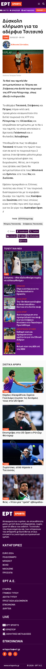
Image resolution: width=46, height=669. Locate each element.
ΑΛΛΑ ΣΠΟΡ (22, 299)
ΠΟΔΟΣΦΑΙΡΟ (9, 557)
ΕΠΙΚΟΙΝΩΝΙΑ (9, 604)
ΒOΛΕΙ (5, 564)
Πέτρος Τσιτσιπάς (12, 224)
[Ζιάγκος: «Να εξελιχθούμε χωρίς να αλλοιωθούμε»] (23, 263)
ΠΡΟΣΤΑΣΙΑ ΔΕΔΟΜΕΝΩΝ (15, 600)
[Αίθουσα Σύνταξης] (6, 44)
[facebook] (5, 654)
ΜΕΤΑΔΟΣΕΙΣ (28, 10)
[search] (43, 4)
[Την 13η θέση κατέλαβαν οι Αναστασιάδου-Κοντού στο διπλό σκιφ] (9, 303)
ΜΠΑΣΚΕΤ (7, 561)
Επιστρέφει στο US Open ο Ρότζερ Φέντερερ (22, 434)
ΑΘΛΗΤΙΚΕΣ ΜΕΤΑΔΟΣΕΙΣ (18, 633)
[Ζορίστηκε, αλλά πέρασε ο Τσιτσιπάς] (23, 452)
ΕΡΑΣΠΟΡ (16, 10)
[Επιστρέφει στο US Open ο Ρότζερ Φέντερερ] (23, 417)
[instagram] (10, 654)
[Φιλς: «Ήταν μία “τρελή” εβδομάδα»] (23, 487)
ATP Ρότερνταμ (25, 218)
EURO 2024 (8, 553)
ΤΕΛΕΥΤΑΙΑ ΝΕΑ (13, 248)
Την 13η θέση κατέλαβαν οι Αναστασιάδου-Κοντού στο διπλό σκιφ (29, 304)
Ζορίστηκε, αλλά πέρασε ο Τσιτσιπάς (17, 469)
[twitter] (15, 654)
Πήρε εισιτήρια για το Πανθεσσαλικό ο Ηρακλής (28, 291)
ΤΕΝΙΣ (5, 37)
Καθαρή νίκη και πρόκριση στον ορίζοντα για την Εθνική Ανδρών (29, 335)
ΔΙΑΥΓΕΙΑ (7, 608)
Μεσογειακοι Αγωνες (26, 329)
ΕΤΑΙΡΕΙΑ (7, 589)
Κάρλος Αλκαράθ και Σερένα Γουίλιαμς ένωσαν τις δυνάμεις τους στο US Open (20, 397)
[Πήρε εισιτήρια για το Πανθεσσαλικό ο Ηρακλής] (9, 290)
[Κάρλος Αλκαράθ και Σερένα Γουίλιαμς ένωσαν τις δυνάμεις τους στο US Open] (23, 380)
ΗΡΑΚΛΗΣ (21, 286)
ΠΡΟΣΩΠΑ (8, 572)
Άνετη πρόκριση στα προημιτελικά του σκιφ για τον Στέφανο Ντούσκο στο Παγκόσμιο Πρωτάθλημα (29, 319)
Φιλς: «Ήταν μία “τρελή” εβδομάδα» (23, 502)
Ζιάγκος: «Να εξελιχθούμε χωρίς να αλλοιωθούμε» (22, 279)
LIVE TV (5, 10)
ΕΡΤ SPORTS (12, 625)
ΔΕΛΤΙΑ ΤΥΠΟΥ (10, 596)
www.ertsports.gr (11, 665)
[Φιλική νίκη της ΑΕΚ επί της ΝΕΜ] (9, 348)
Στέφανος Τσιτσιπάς (33, 224)
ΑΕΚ (18, 343)
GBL (6, 274)
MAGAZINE (8, 568)
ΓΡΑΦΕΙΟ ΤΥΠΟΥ (11, 593)
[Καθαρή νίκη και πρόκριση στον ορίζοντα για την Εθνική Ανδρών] (9, 333)
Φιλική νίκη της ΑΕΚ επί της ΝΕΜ (28, 347)
